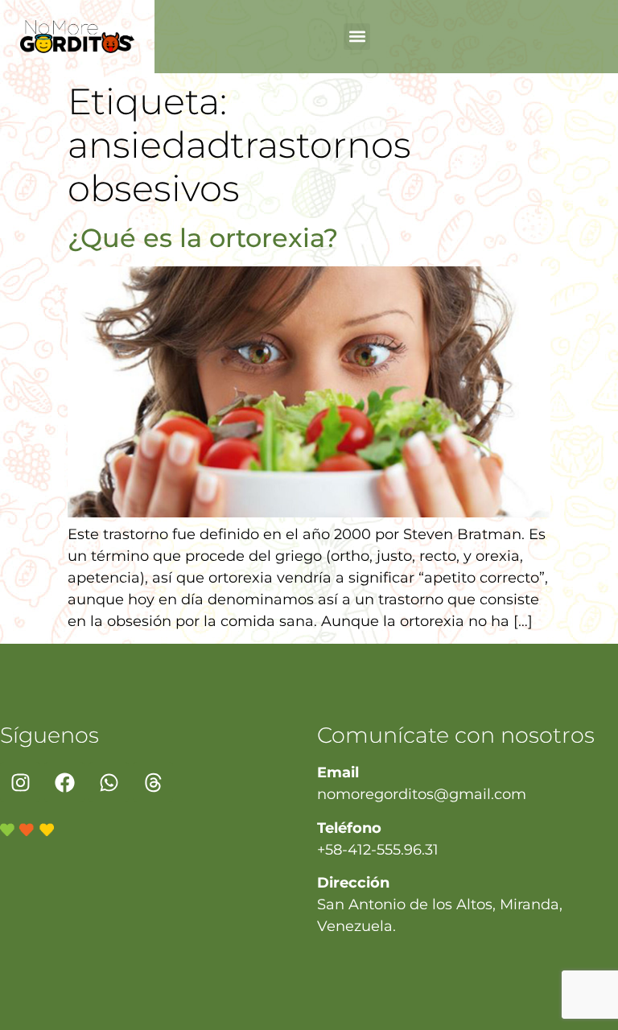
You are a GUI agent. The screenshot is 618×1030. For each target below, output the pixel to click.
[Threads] (153, 782)
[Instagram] (20, 782)
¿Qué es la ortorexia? (203, 237)
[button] (357, 36)
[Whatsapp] (109, 782)
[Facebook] (64, 782)
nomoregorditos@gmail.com (421, 794)
